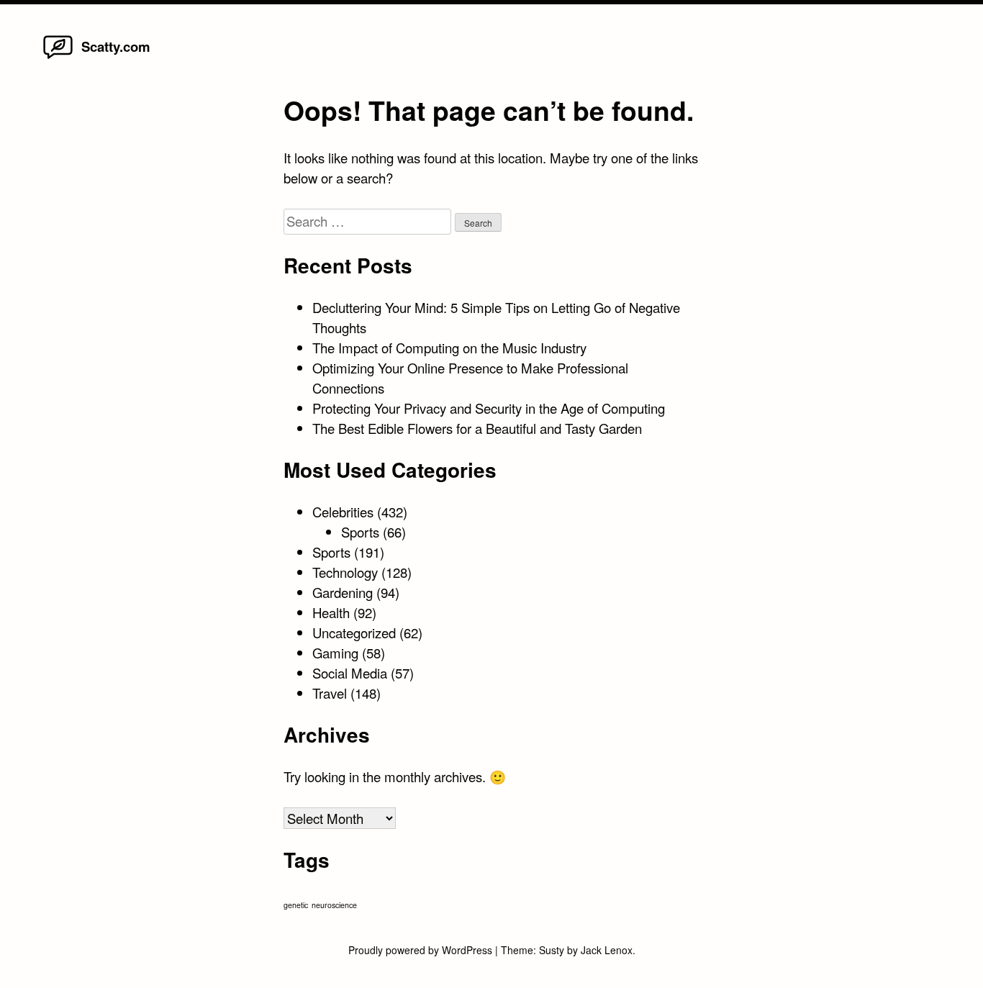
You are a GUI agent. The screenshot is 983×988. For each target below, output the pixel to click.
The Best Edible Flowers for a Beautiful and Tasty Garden (477, 428)
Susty (551, 950)
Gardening (342, 592)
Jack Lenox (607, 950)
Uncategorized (354, 632)
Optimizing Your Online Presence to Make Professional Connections (470, 377)
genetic (296, 904)
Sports (360, 531)
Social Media (349, 672)
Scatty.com (115, 46)
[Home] (58, 57)
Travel (329, 693)
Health (331, 612)
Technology (345, 572)
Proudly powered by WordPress (421, 950)
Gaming (335, 652)
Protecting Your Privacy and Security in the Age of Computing (488, 408)
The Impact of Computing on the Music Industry (449, 347)
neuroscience (334, 904)
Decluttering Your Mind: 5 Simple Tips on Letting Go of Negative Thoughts (496, 317)
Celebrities (342, 511)
